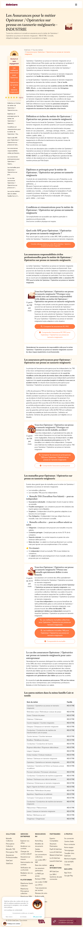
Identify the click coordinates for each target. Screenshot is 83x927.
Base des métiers (41, 865)
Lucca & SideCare (56, 852)
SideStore (9, 863)
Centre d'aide (69, 841)
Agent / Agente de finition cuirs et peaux (41, 787)
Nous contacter (69, 844)
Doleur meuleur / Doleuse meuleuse (39, 755)
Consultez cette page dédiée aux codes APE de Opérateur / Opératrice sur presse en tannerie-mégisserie (50, 245)
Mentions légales (70, 859)
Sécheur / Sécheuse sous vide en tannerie (41, 779)
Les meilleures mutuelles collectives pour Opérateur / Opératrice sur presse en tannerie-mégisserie (55, 622)
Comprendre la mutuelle (56, 641)
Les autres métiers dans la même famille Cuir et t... (13, 193)
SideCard (9, 860)
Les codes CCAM (41, 882)
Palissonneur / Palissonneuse (37, 808)
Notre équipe (68, 847)
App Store (67, 873)
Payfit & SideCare (56, 849)
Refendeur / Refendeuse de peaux (39, 790)
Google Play (68, 876)
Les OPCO (39, 885)
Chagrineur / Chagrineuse (36, 819)
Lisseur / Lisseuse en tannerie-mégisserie (41, 811)
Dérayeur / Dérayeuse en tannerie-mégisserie (42, 727)
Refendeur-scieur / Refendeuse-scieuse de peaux (44, 712)
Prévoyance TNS (12, 852)
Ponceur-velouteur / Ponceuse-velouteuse (42, 772)
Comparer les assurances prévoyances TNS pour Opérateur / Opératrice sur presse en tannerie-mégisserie (56, 457)
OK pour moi (37, 917)
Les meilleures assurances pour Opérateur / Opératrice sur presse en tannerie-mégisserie (14, 80)
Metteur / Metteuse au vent (36, 815)
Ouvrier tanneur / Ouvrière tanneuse (39, 736)
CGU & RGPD (69, 862)
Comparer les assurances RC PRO (56, 326)
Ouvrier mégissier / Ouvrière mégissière (40, 723)
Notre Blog (39, 841)
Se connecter (69, 838)
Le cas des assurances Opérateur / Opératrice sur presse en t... (12, 183)
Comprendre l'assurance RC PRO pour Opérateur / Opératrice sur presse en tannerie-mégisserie (55, 334)
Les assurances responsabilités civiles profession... (13, 151)
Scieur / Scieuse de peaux (36, 715)
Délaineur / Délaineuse (34, 719)
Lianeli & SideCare (56, 861)
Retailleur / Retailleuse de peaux (38, 740)
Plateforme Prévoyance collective (25, 891)
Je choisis (23, 917)
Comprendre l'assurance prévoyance (56, 466)
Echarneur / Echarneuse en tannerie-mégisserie (43, 783)
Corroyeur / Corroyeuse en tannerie (39, 798)
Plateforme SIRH (26, 896)
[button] (11, 923)
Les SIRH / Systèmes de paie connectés (56, 876)
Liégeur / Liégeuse (33, 751)
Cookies (67, 865)
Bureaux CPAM (40, 879)
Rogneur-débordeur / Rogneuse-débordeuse (42, 747)
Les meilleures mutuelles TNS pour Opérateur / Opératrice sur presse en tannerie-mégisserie (55, 632)
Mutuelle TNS (10, 849)
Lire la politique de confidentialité (13, 910)
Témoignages (69, 850)
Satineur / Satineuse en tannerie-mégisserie (42, 758)
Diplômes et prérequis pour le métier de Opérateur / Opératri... (13, 118)
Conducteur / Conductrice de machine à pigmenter (44, 776)
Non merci (9, 917)
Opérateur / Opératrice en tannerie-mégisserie (43, 762)
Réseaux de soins (41, 893)
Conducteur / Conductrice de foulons (40, 744)
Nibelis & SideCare (56, 855)
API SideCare (54, 871)
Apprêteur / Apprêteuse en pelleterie (39, 794)
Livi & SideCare (55, 858)
